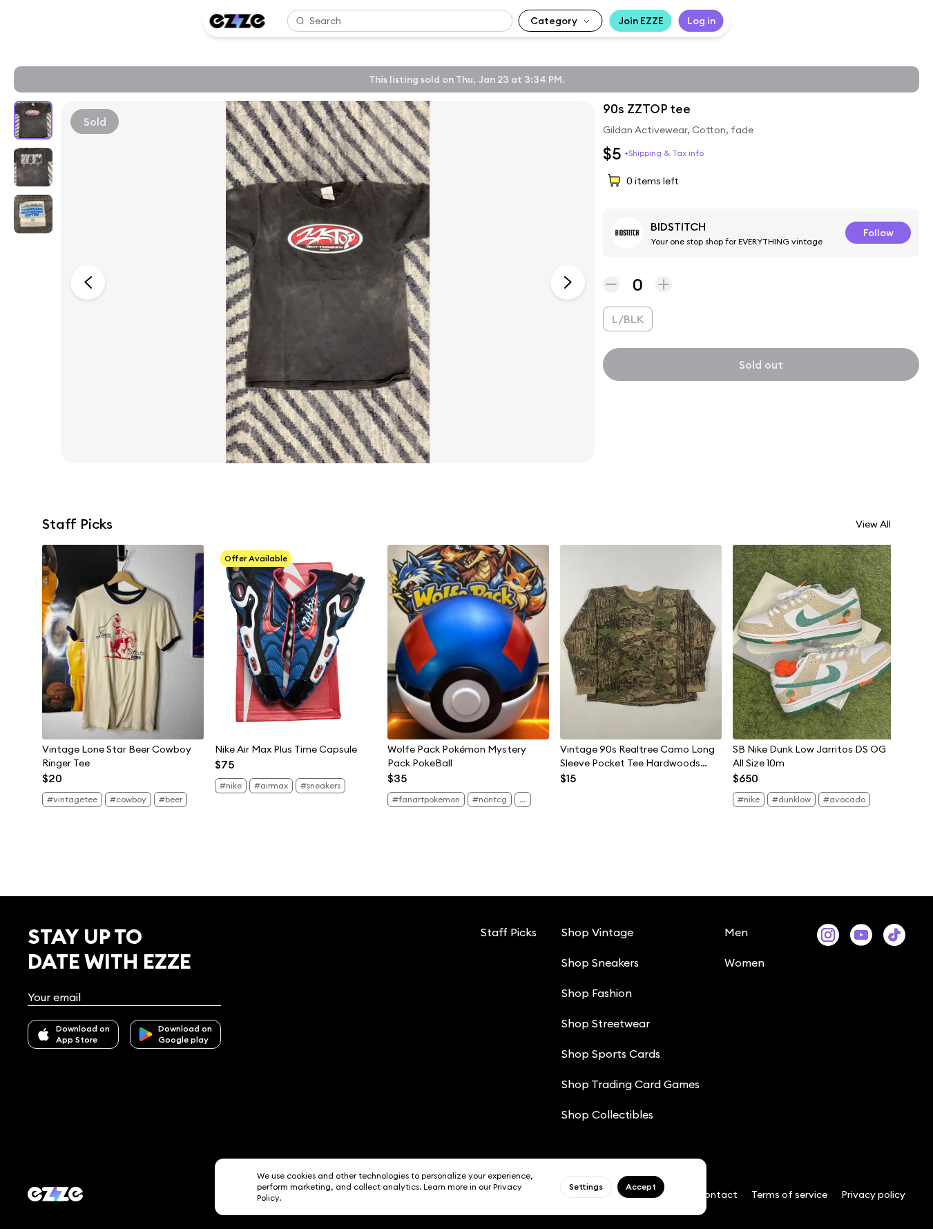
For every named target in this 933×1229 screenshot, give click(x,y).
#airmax (271, 785)
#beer (170, 799)
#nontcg (489, 799)
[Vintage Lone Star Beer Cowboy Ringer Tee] (123, 642)
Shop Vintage (597, 932)
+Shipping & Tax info (664, 153)
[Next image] (567, 282)
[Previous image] (87, 282)
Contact (717, 1194)
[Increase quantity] (664, 284)
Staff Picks (509, 932)
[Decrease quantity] (611, 284)
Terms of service (789, 1194)
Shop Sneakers (600, 962)
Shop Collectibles (607, 1114)
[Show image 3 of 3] (33, 214)
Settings (586, 1186)
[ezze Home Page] (236, 21)
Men (736, 932)
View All (873, 524)
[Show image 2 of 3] (33, 167)
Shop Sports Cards (610, 1054)
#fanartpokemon (426, 799)
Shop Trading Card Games (630, 1084)
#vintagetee (72, 799)
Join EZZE (641, 20)
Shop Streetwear (605, 1023)
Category (553, 20)
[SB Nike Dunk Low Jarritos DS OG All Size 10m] (813, 642)
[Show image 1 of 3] (33, 120)
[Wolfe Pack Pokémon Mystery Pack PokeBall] (468, 642)
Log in (701, 20)
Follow (878, 232)
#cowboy (128, 799)
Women (744, 962)
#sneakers (320, 785)
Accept (641, 1186)
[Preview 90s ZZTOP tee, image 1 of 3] (328, 282)
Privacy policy (873, 1194)
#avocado (844, 799)
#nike (231, 785)
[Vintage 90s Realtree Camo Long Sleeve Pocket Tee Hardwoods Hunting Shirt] (641, 642)
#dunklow (791, 799)
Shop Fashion (596, 993)
